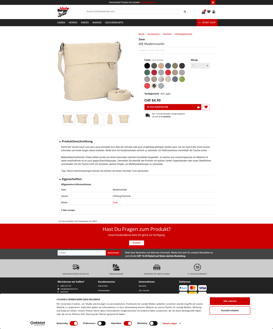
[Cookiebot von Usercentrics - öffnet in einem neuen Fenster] (37, 323)
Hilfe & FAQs (102, 286)
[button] (213, 12)
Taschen (167, 34)
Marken (97, 22)
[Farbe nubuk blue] (168, 66)
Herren (73, 22)
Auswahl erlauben (230, 310)
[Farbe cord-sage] (161, 86)
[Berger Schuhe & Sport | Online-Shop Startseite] (63, 12)
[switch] (102, 323)
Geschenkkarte (148, 2)
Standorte (64, 292)
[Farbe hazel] (175, 73)
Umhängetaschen (183, 34)
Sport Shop (209, 22)
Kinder (85, 22)
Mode (141, 34)
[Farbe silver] (161, 79)
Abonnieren (113, 252)
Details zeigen (170, 323)
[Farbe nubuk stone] (154, 66)
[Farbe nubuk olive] (175, 66)
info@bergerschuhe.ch (69, 289)
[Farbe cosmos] (147, 79)
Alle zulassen (230, 301)
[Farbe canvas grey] (161, 73)
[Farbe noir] (182, 66)
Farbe (153, 60)
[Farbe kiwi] (182, 79)
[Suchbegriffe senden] (185, 11)
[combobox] (136, 11)
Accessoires (154, 34)
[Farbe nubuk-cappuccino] (154, 79)
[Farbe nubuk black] (147, 66)
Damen (61, 22)
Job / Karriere (144, 291)
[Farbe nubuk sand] (161, 66)
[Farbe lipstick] (154, 73)
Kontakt (136, 242)
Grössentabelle (103, 291)
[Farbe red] (168, 73)
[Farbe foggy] (182, 73)
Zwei (115, 202)
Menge (194, 60)
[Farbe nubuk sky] (175, 79)
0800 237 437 (66, 286)
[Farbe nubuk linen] (168, 79)
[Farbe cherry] (147, 86)
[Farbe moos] (147, 73)
